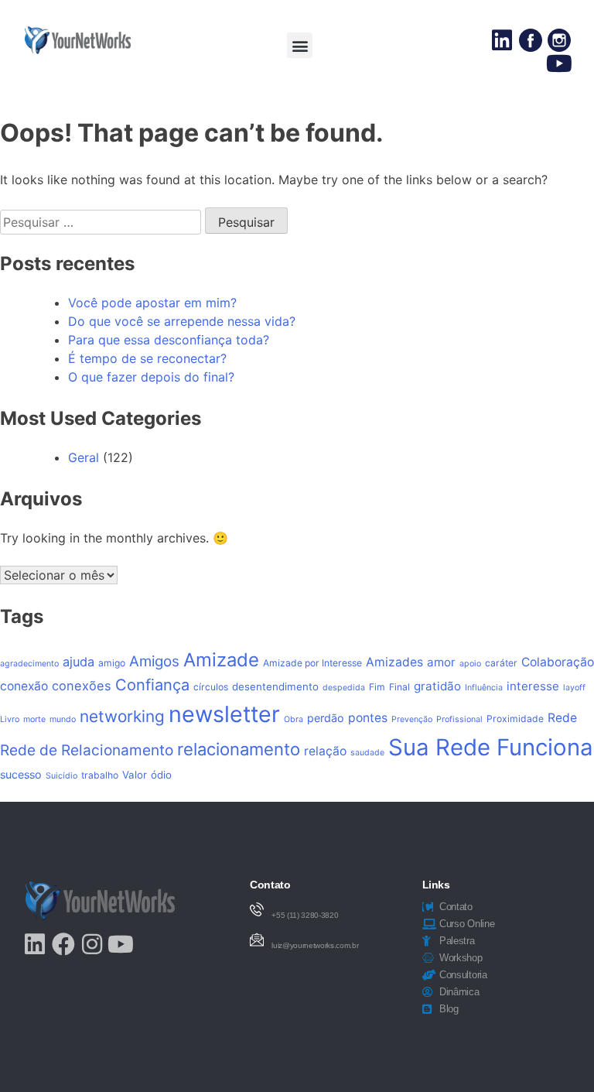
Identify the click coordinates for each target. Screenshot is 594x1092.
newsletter (224, 713)
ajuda (78, 661)
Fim (377, 687)
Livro (9, 719)
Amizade (221, 660)
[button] (299, 45)
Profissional (459, 719)
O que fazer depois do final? (151, 377)
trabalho (99, 775)
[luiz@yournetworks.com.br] (257, 940)
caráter (501, 663)
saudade (367, 753)
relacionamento (238, 749)
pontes (367, 717)
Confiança (152, 685)
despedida (344, 688)
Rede (562, 717)
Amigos (154, 661)
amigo (111, 663)
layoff (574, 688)
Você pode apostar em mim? (152, 302)
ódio (161, 775)
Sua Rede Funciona (490, 747)
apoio (470, 664)
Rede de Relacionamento (86, 750)
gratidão (437, 686)
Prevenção (411, 719)
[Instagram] (92, 944)
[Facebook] (63, 944)
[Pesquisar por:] (102, 222)
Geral (83, 457)
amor (441, 662)
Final (399, 687)
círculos (210, 687)
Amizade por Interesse (312, 663)
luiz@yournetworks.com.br (314, 945)
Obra (293, 719)
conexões (81, 685)
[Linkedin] (502, 40)
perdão (325, 717)
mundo (63, 719)
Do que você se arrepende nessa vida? (181, 321)
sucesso (21, 774)
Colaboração (557, 662)
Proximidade (515, 718)
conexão (24, 686)
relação (325, 751)
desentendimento (275, 686)
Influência (484, 688)
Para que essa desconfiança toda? (168, 339)
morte (34, 719)
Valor (134, 775)
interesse (533, 686)
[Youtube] (559, 63)
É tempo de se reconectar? (147, 358)
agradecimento (29, 664)
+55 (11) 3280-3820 (304, 915)
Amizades (394, 662)
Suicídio (61, 776)
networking (122, 716)
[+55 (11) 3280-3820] (257, 909)
